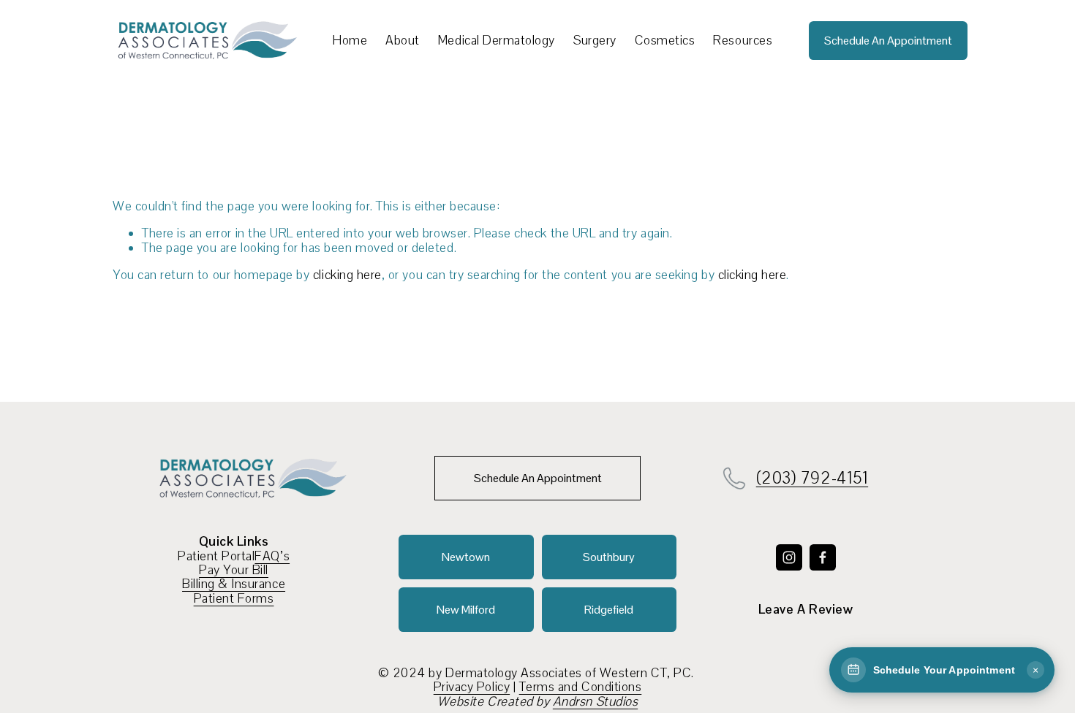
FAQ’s (272, 556)
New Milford (466, 609)
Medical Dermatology (496, 40)
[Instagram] (789, 557)
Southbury (609, 557)
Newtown (466, 557)
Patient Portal (216, 556)
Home (350, 40)
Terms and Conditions (580, 687)
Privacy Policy (472, 687)
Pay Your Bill (233, 570)
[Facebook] (823, 557)
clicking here (347, 275)
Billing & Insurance (233, 584)
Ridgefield (608, 609)
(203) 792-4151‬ (812, 479)
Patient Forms (234, 599)
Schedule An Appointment (888, 40)
